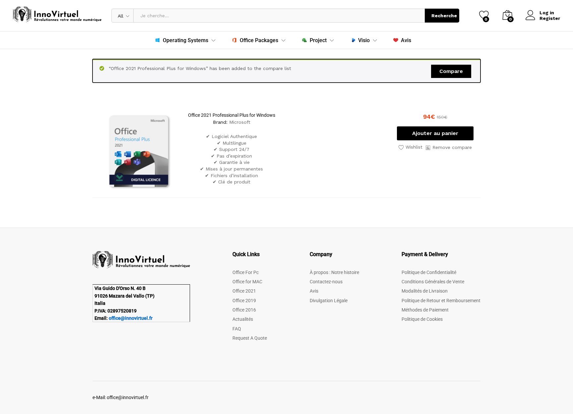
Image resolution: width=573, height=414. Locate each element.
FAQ (236, 328)
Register (550, 18)
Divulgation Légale (329, 300)
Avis (406, 40)
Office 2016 (244, 309)
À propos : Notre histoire (334, 272)
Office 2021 (244, 291)
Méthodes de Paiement (425, 309)
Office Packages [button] (259, 40)
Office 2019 (244, 300)
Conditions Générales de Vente (433, 281)
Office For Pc (245, 272)
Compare (451, 71)
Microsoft (239, 122)
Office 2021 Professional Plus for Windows (231, 115)
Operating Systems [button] (185, 40)
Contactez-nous (326, 281)
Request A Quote (249, 338)
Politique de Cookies (422, 319)
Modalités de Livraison (425, 291)
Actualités (242, 319)
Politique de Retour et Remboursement (441, 300)
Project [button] (318, 40)
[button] (435, 133)
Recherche (444, 15)
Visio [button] (364, 40)
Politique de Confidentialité (429, 272)
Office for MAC (247, 281)
